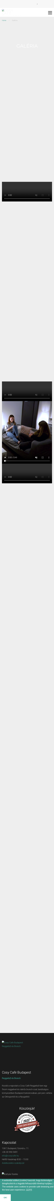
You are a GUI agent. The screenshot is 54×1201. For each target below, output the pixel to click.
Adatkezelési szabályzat (13, 1163)
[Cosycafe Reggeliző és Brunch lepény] (27, 800)
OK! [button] (5, 1198)
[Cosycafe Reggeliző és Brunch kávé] (27, 772)
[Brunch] (27, 723)
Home (4, 20)
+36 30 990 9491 (10, 1152)
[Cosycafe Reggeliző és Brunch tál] (27, 828)
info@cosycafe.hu (10, 1155)
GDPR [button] (29, 1190)
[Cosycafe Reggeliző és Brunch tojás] (27, 744)
